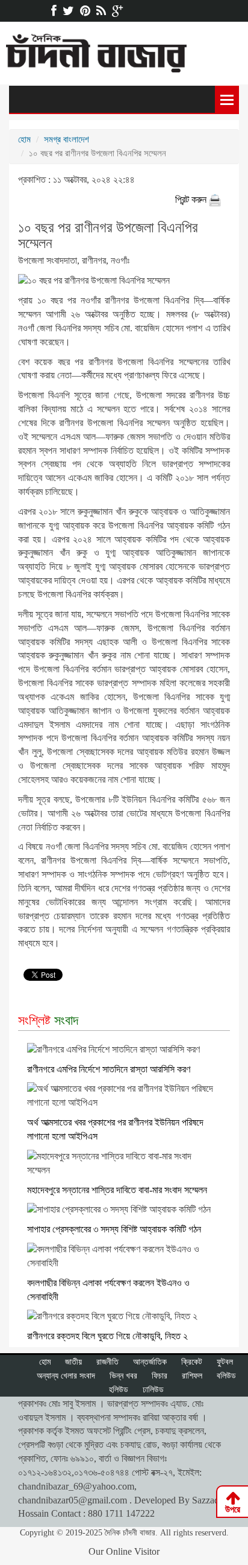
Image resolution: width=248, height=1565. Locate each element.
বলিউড (226, 1375)
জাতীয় (73, 1361)
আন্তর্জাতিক (150, 1361)
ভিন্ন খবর (123, 1375)
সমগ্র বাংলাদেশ (66, 139)
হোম (24, 139)
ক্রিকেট (191, 1361)
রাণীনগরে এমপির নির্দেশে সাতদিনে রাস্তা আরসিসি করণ (108, 1069)
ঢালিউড (153, 1389)
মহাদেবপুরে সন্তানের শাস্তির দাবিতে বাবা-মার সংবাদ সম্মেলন (117, 1190)
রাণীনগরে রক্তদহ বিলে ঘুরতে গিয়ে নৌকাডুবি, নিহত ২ (107, 1336)
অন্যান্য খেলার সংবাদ (66, 1375)
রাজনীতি (107, 1361)
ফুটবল (225, 1361)
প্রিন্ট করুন (192, 199)
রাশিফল (192, 1375)
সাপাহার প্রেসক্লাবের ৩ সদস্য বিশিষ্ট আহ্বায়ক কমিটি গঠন (114, 1229)
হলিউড (118, 1389)
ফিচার (159, 1375)
